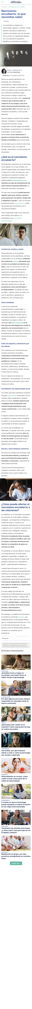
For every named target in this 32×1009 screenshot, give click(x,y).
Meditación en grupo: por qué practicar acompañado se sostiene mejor (15, 856)
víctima (15, 261)
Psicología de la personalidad (17, 6)
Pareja (3, 723)
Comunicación (5, 697)
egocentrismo (19, 203)
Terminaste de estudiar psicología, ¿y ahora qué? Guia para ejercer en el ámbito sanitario (15, 830)
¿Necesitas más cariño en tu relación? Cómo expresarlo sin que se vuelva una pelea (15, 727)
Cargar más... (16, 863)
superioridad (12, 395)
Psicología (4, 6)
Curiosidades (5, 748)
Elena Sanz (16, 72)
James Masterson (20, 180)
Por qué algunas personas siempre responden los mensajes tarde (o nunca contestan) (15, 701)
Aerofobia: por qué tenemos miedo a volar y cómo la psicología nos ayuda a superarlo (15, 753)
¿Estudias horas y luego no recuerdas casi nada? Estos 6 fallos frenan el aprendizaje (13, 675)
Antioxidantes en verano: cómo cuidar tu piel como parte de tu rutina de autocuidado (14, 778)
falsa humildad (17, 323)
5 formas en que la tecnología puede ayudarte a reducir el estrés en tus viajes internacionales (15, 804)
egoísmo (21, 617)
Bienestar (4, 774)
